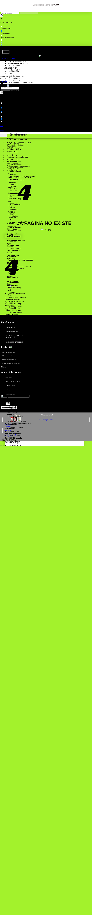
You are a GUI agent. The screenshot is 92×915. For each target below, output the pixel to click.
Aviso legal (7, 430)
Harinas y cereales (16, 427)
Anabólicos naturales (14, 170)
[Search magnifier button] (1, 15)
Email (3, 404)
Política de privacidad (46, 420)
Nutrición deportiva (20, 51)
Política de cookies (8, 425)
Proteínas (12, 55)
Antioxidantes (14, 308)
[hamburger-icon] (5, 52)
